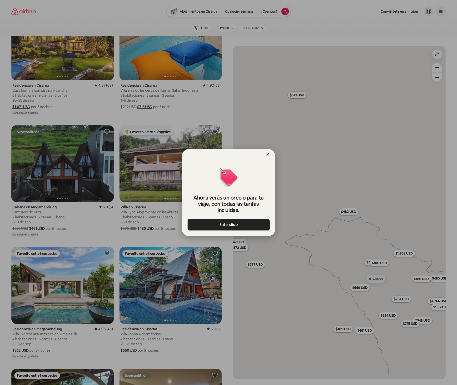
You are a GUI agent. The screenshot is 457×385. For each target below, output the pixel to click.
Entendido (228, 224)
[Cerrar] (268, 154)
